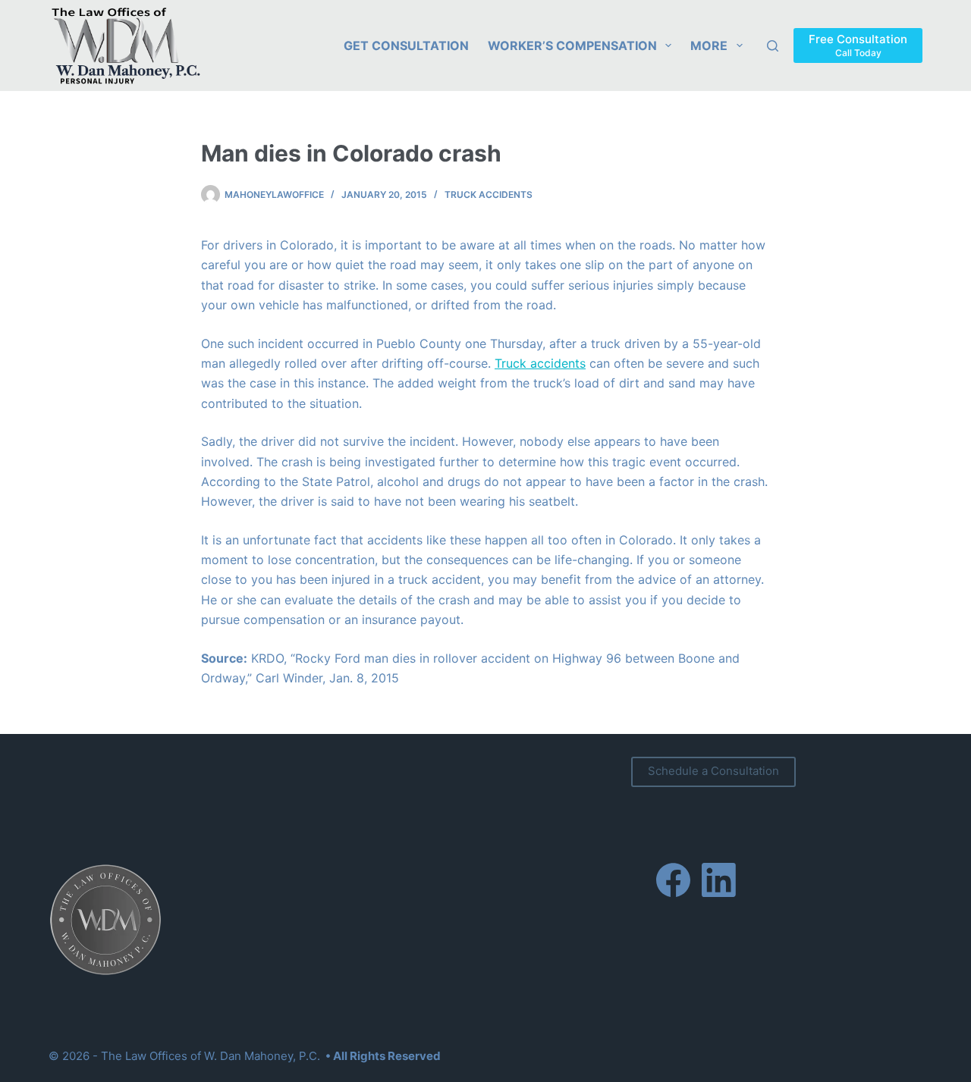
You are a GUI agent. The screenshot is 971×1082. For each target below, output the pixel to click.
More (708, 45)
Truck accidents (540, 363)
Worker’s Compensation (572, 45)
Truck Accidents (489, 194)
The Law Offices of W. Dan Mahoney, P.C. (210, 1056)
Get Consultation (406, 45)
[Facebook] (673, 880)
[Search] (772, 46)
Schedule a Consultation (713, 771)
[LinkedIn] (719, 880)
